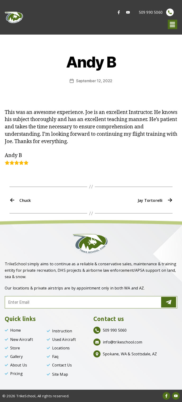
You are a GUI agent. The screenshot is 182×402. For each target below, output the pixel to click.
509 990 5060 (151, 12)
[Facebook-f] (119, 12)
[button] (172, 25)
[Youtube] (128, 12)
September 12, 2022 (94, 80)
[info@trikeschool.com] (96, 342)
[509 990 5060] (170, 12)
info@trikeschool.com (122, 342)
